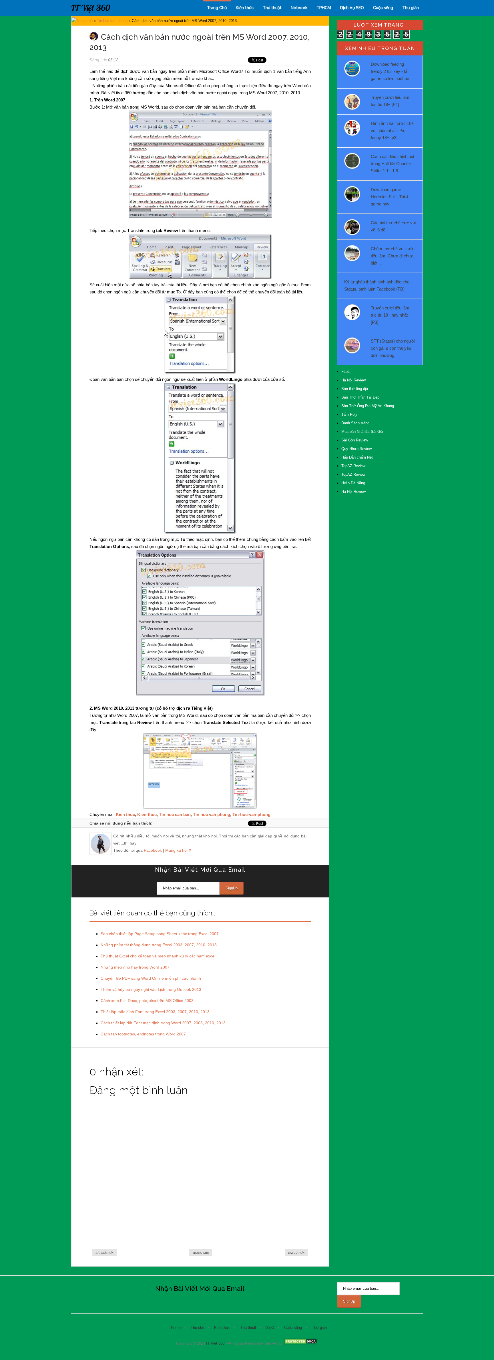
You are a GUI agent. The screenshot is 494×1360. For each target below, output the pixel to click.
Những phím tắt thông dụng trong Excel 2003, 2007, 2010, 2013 (159, 945)
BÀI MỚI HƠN (104, 1252)
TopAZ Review (353, 466)
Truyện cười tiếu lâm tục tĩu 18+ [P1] (390, 101)
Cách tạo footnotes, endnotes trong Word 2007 (143, 1034)
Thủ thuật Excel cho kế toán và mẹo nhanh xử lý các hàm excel (158, 956)
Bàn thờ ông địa (354, 389)
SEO (270, 1327)
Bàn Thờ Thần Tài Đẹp (360, 397)
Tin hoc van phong (211, 814)
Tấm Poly (349, 414)
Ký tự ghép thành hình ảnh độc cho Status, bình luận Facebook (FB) (376, 285)
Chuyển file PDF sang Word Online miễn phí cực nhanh (151, 978)
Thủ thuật (272, 7)
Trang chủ (84, 21)
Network (299, 7)
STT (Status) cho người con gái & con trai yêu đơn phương (393, 348)
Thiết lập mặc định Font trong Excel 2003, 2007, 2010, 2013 (155, 1011)
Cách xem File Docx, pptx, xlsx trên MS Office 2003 (147, 1000)
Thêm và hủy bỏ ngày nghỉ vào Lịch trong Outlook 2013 (151, 989)
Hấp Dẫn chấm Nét (357, 457)
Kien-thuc (147, 814)
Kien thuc (125, 814)
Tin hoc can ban (175, 814)
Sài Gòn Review (354, 440)
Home (176, 1327)
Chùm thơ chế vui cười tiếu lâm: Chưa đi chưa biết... (392, 255)
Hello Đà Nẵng (353, 483)
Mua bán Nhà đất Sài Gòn (362, 431)
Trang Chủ (217, 7)
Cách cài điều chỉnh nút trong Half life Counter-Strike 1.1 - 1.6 (392, 163)
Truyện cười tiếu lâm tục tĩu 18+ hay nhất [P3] (390, 315)
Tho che (197, 1327)
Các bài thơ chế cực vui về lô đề (393, 226)
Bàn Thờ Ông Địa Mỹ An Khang (367, 406)
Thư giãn (410, 7)
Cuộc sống (383, 7)
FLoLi (345, 371)
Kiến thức (245, 7)
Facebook (153, 850)
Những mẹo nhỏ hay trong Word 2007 (135, 967)
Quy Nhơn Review (356, 449)
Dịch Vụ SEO (352, 7)
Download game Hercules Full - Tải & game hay (390, 196)
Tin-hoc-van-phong (112, 21)
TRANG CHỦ (200, 1252)
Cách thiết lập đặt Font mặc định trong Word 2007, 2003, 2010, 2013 (163, 1023)
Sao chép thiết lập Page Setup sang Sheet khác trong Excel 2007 (160, 933)
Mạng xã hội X (178, 850)
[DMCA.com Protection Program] (301, 1343)
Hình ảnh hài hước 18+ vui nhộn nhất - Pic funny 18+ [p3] (392, 130)
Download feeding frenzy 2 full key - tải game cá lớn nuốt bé (390, 71)
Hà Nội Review (353, 380)
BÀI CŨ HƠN (296, 1252)
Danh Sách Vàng (355, 423)
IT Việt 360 (90, 7)
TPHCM (323, 7)
